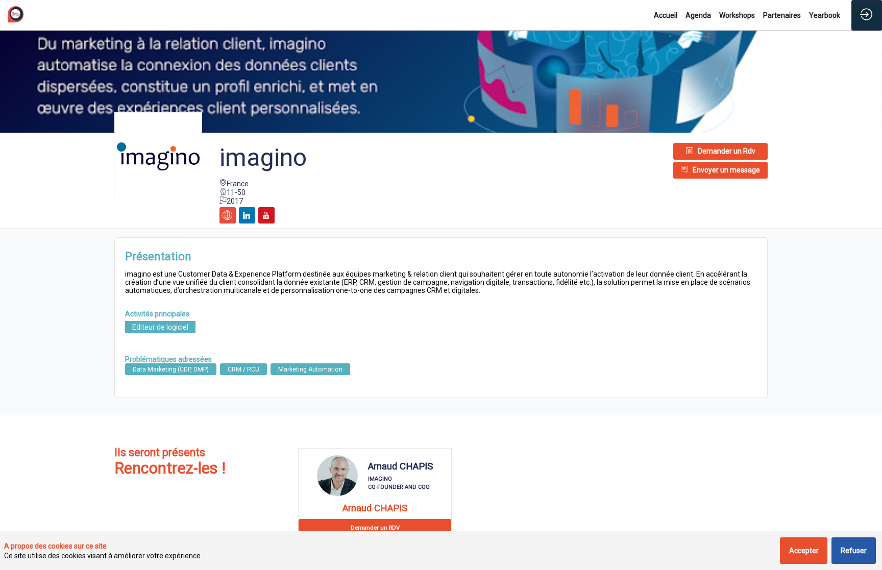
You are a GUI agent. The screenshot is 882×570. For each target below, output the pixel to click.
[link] (665, 15)
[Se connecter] (866, 15)
